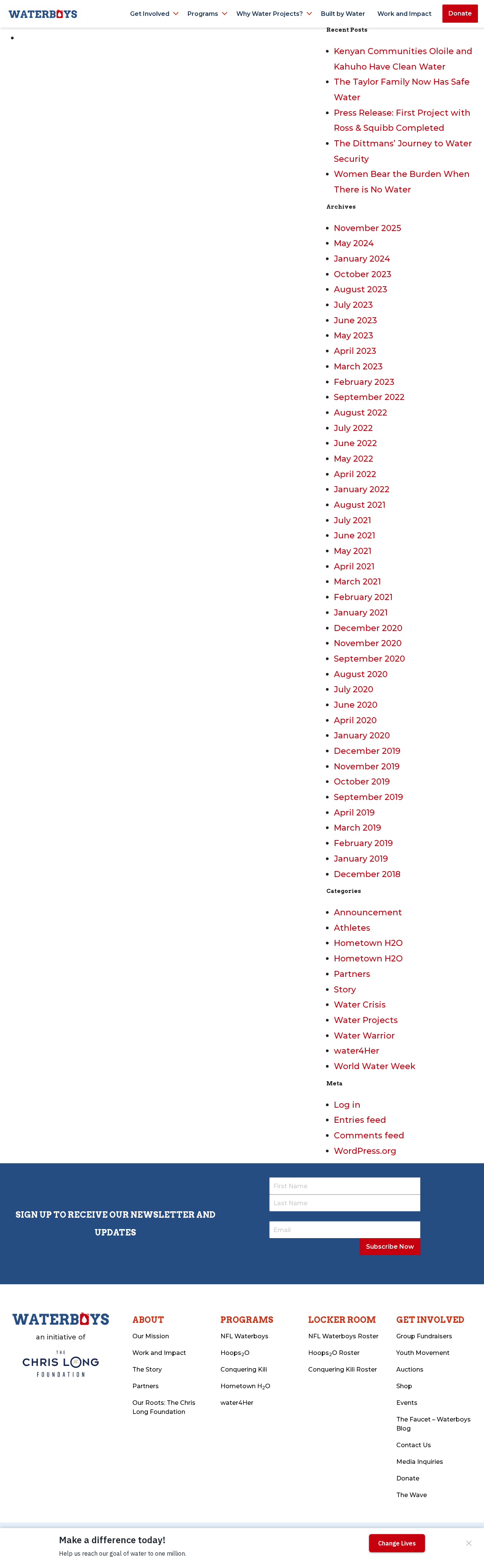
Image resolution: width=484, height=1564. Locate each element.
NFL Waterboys (244, 1336)
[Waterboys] (43, 13)
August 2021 (359, 505)
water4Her (356, 1051)
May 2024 (354, 243)
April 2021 (354, 566)
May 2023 (353, 335)
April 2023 (355, 351)
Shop (404, 1386)
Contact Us (413, 1445)
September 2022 (369, 397)
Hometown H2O (368, 943)
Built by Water (343, 13)
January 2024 (362, 259)
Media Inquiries (419, 1461)
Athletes (352, 928)
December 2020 (368, 628)
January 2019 (361, 859)
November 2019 (367, 766)
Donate (460, 13)
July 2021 (352, 520)
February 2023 (364, 382)
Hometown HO (245, 1386)
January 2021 (361, 613)
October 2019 (362, 782)
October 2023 (362, 274)
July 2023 (353, 305)
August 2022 (360, 413)
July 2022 (353, 428)
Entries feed (360, 1120)
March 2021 (357, 582)
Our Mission (150, 1336)
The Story (147, 1369)
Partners (352, 974)
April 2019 (354, 813)
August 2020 (361, 674)
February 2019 (363, 843)
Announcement (368, 912)
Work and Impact (404, 13)
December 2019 (367, 751)
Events (406, 1402)
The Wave (411, 1495)
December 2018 (367, 874)
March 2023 (358, 366)
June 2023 (355, 320)
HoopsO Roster (334, 1353)
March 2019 (357, 828)
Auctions (410, 1369)
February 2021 (363, 597)
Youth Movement (423, 1352)
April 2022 (355, 474)
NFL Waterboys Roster (343, 1336)
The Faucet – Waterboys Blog (433, 1424)
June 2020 (355, 705)
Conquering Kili (243, 1369)
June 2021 (354, 535)
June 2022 (355, 443)
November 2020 (368, 643)
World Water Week (375, 1066)
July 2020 (353, 689)
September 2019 (368, 797)
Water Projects (366, 1020)
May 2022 (353, 459)
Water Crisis (360, 1005)
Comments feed (369, 1135)
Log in (347, 1105)
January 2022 (361, 489)
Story (345, 989)
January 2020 (362, 735)
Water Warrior (364, 1036)
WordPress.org (365, 1151)
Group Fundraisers (424, 1336)
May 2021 (352, 551)
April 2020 (355, 720)
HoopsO (235, 1353)
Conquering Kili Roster (342, 1369)
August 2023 (360, 289)
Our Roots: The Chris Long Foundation (163, 1407)
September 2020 (369, 659)
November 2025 (367, 228)
